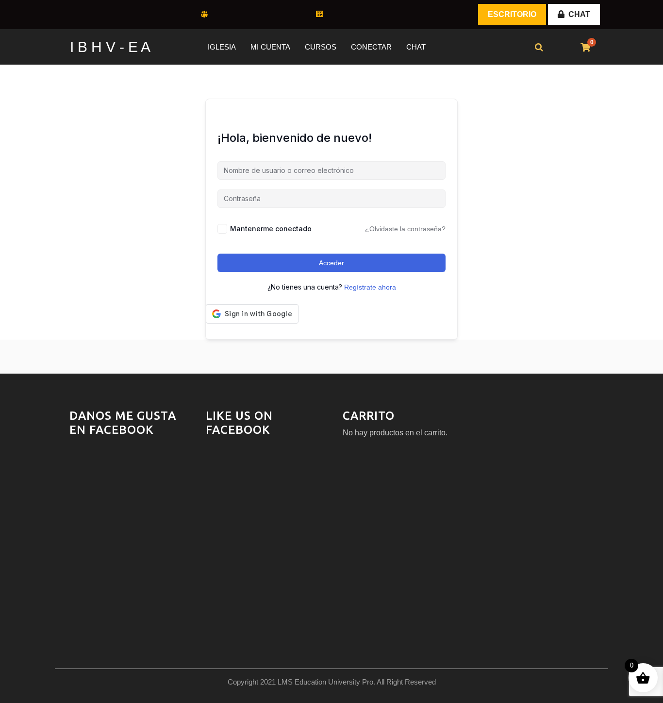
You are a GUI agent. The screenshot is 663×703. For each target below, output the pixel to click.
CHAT (579, 14)
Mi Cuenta (270, 47)
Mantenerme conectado (271, 228)
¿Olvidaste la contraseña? (405, 229)
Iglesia (222, 47)
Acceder (331, 263)
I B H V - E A (110, 47)
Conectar (371, 47)
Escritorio (512, 14)
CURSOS (320, 47)
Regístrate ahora (370, 287)
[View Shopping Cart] (585, 48)
